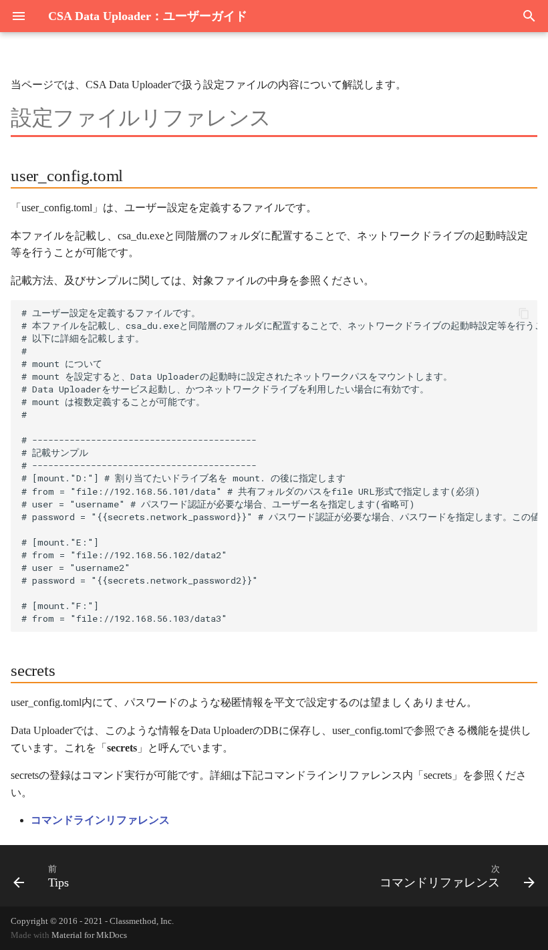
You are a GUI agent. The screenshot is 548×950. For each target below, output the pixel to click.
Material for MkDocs (89, 935)
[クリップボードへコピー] (524, 314)
